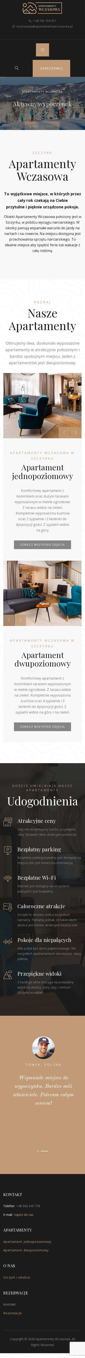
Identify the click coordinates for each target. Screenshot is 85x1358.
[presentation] (64, 432)
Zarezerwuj (51, 68)
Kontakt (9, 1275)
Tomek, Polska (42, 1065)
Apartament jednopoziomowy (27, 1212)
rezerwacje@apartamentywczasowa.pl (44, 26)
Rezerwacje (12, 1284)
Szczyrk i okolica (16, 1248)
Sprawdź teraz (42, 121)
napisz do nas (24, 1185)
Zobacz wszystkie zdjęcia (42, 545)
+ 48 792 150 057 (44, 21)
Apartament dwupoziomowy (26, 1221)
